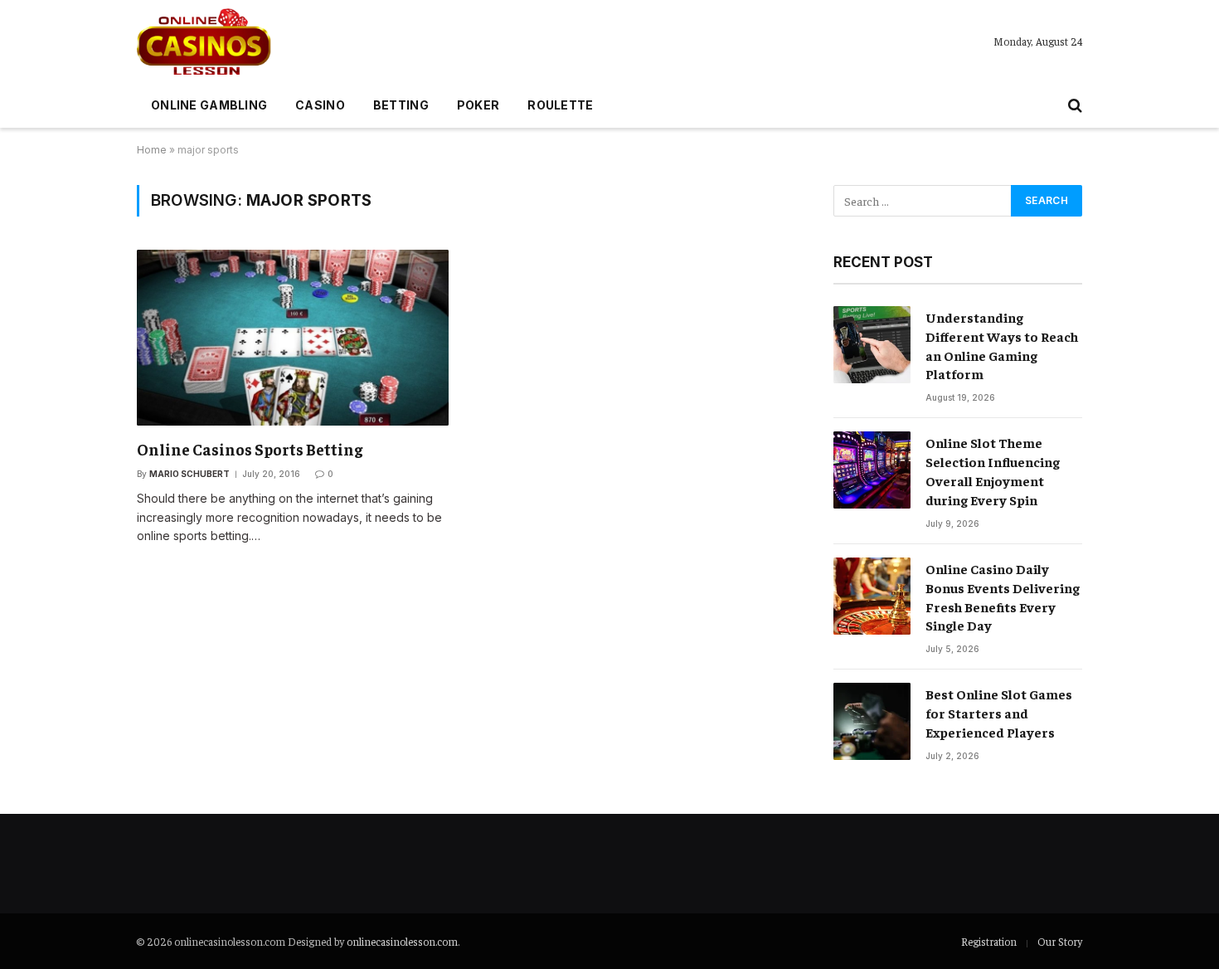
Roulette (560, 105)
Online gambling (209, 105)
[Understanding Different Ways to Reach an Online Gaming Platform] (872, 344)
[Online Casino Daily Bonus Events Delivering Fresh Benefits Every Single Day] (872, 596)
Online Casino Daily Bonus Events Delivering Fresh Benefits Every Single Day (1002, 597)
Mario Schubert (189, 474)
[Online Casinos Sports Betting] (293, 337)
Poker (478, 105)
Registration (989, 941)
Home (152, 150)
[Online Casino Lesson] (204, 41)
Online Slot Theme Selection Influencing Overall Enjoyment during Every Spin (992, 471)
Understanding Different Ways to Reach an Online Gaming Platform (1001, 345)
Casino (320, 105)
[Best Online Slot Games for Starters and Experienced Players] (872, 721)
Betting (401, 105)
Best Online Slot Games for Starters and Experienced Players (998, 712)
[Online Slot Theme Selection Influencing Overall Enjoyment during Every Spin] (872, 470)
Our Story (1059, 941)
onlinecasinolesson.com (402, 941)
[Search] (1073, 105)
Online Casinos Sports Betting (249, 449)
